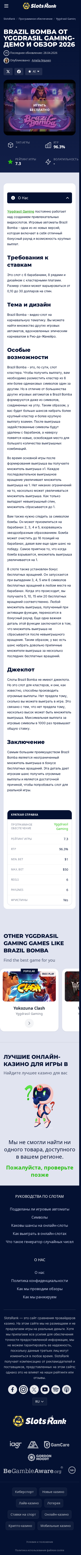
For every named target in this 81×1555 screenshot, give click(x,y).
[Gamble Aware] (33, 1470)
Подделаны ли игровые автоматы (39, 1209)
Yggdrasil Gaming (20, 211)
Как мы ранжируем (39, 1296)
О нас (40, 1272)
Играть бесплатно (40, 107)
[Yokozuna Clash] (29, 1000)
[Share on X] (8, 71)
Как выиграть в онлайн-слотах (39, 1233)
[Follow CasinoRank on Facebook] (12, 1389)
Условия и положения (39, 1541)
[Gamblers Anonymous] (33, 1444)
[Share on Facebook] (18, 71)
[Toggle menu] (6, 5)
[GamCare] (56, 1444)
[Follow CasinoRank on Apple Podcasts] (66, 1389)
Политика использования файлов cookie (39, 1550)
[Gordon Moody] (39, 1457)
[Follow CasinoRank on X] (34, 1389)
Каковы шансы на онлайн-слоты (39, 1225)
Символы (40, 1217)
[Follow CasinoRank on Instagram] (23, 1389)
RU (37, 1401)
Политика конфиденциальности (39, 1280)
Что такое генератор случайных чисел (40, 1241)
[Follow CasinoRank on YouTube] (45, 1389)
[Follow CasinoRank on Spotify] (55, 1389)
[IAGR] (16, 1444)
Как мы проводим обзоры (40, 1288)
